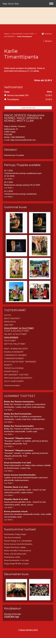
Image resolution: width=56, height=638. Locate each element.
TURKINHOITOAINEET (14, 358)
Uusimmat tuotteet (12, 385)
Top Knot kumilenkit (12, 537)
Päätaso (7, 34)
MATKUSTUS (10, 322)
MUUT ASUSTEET (12, 318)
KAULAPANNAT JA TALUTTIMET (23, 34)
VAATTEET (9, 325)
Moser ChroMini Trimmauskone (17, 550)
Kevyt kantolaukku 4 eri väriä (16, 560)
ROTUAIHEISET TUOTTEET (16, 375)
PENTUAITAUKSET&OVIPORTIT (18, 378)
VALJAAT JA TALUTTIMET (15, 334)
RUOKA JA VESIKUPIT (14, 352)
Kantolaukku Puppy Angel (15, 534)
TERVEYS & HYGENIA (14, 368)
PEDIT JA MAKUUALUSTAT (16, 349)
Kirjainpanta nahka (12, 557)
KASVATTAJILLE (11, 371)
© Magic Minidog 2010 (28, 630)
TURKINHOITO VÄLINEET (15, 355)
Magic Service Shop (11, 4)
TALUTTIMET (10, 341)
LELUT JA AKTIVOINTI (14, 381)
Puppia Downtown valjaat (15, 547)
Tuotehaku (48, 34)
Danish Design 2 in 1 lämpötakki (18, 541)
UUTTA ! (7, 315)
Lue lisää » (8, 179)
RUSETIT (8, 365)
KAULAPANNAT (9, 36)
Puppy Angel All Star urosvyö (16, 563)
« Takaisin (47, 41)
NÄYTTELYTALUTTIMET (15, 344)
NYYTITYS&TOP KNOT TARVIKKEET (20, 362)
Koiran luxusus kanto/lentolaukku (18, 544)
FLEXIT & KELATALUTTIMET (16, 331)
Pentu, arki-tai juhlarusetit (15, 554)
